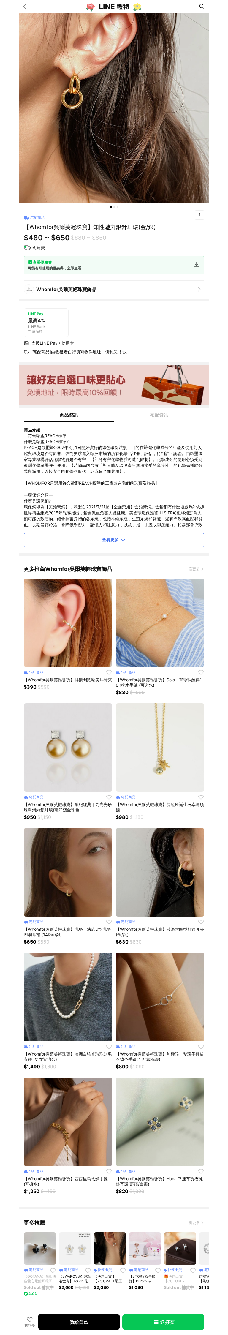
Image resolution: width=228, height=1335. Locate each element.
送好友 (167, 1322)
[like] (109, 672)
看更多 (194, 568)
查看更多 (110, 539)
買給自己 (79, 1322)
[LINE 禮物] (114, 7)
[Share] (199, 215)
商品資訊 (69, 415)
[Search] (202, 6)
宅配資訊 (159, 415)
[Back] (26, 6)
